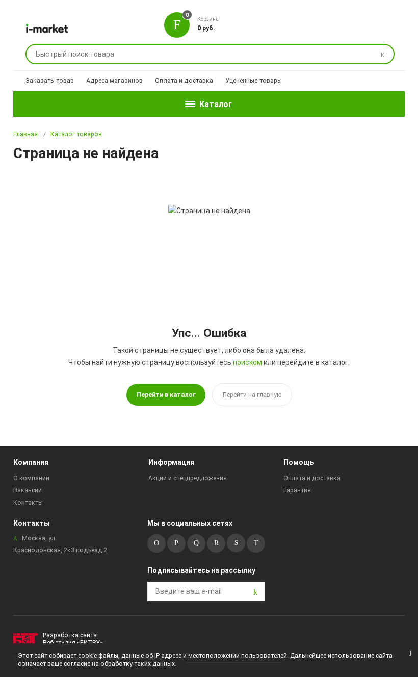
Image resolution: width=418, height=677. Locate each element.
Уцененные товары (253, 80)
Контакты (28, 502)
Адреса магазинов (114, 80)
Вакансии (27, 490)
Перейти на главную (252, 394)
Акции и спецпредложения (187, 478)
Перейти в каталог (166, 394)
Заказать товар (49, 80)
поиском (247, 362)
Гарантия (297, 490)
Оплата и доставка (184, 80)
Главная (25, 134)
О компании (31, 478)
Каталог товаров (76, 134)
